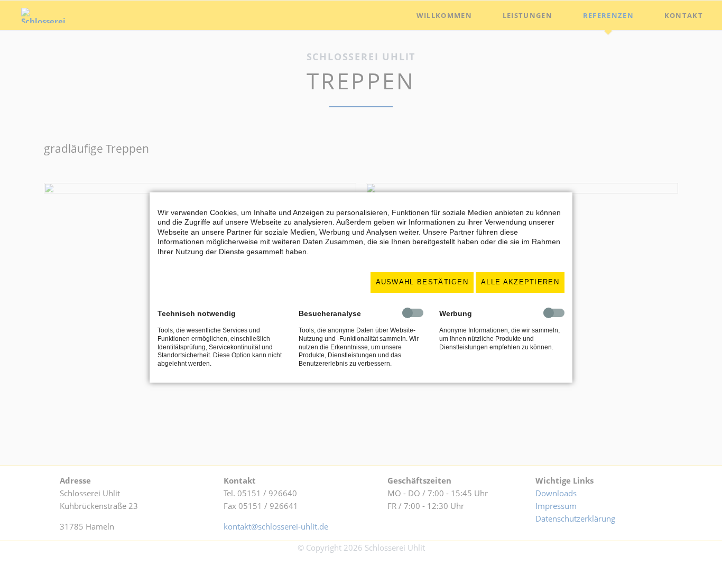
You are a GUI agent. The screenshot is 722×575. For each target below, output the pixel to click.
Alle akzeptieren (520, 282)
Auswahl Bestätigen (422, 282)
